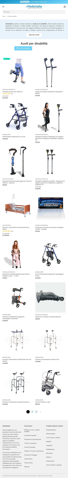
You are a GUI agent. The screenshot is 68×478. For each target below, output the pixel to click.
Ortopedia (49, 445)
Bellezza (48, 457)
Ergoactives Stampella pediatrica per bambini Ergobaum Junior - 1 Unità (16, 275)
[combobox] (34, 12)
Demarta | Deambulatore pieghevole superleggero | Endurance (13, 317)
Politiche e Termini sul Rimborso (34, 451)
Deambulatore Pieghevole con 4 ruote (13, 136)
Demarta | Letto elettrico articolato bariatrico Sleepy (15, 228)
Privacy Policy (28, 463)
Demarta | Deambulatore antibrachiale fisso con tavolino (16, 360)
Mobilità (48, 441)
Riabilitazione (50, 449)
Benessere (49, 453)
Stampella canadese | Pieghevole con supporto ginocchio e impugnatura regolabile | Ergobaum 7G (49, 138)
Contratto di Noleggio (30, 455)
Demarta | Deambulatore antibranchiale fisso (15, 402)
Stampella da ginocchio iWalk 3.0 (12, 91)
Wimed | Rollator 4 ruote (42, 402)
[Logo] (34, 6)
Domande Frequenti (30, 435)
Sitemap (26, 466)
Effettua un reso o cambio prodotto (32, 430)
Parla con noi (25, 2)
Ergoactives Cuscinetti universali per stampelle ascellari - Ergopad (49, 228)
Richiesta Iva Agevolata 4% (32, 439)
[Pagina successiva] (40, 411)
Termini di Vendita (29, 447)
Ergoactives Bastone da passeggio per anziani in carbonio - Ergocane (17, 182)
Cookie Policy (28, 459)
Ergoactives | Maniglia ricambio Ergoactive (48, 317)
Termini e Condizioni (30, 443)
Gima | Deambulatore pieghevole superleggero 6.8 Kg (49, 275)
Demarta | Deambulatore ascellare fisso (47, 359)
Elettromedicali (50, 433)
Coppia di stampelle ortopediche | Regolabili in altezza (49, 92)
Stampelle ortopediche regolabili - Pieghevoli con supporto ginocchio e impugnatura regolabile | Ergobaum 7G (50, 182)
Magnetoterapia (51, 430)
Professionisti (50, 461)
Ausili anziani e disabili (53, 437)
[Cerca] (3, 12)
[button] (65, 7)
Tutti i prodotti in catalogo (53, 465)
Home (3, 16)
